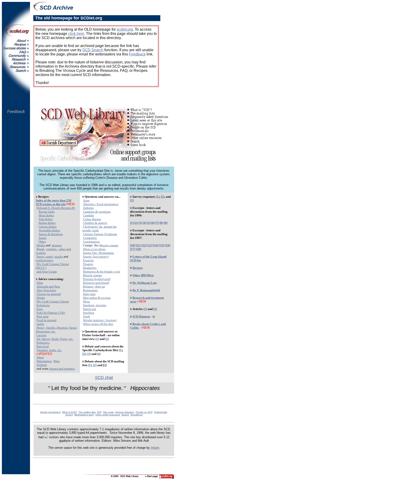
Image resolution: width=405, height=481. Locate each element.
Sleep (86, 301)
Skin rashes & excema (97, 297)
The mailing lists (87, 412)
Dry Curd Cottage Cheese (53, 301)
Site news (108, 412)
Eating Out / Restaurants (98, 253)
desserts (57, 245)
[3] (89, 354)
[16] (167, 245)
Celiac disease (92, 219)
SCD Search (92, 50)
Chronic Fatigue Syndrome (100, 234)
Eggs (40, 309)
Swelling (88, 312)
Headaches (90, 268)
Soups (42, 238)
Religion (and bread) (96, 282)
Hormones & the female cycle (101, 271)
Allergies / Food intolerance (100, 204)
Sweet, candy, (45, 256)
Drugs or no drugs (94, 249)
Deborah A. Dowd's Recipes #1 (56, 208)
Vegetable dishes (49, 230)
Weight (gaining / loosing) (99, 320)
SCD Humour (141, 316)
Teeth (86, 316)
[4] (99, 354)
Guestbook (136, 414)
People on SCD (144, 412)
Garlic (40, 324)
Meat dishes (46, 215)
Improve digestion (124, 412)
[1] (97, 339)
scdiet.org (125, 29)
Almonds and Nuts (48, 286)
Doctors (137, 268)
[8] (161, 223)
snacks (58, 256)
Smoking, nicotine (94, 305)
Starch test (89, 309)
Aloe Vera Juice (46, 290)
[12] (144, 245)
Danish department (50, 412)
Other (42, 241)
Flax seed (43, 316)
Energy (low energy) (96, 256)
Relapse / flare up (94, 286)
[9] (165, 223)
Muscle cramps (108, 245)
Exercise (88, 260)
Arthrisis (88, 208)
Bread (40, 249)
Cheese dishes (47, 226)
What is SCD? (69, 412)
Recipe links (47, 211)
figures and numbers (62, 368)
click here (76, 34)
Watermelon (44, 361)
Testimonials (160, 412)
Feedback (137, 54)
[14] (155, 245)
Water (40, 357)
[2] (107, 339)
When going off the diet (98, 324)
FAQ (99, 412)
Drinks (41, 245)
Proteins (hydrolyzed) (96, 279)
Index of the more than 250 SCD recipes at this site (53, 202)
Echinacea (43, 305)
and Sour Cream (47, 271)
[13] (150, 245)
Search (125, 414)
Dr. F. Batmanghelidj (146, 290)
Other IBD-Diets (143, 275)
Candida (88, 215)
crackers (51, 249)
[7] (157, 223)
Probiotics (43, 342)
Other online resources (107, 414)
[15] (161, 245)
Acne (86, 200)
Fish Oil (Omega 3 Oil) (51, 312)
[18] (138, 249)
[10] (132, 245)
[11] (138, 245)
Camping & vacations (97, 211)
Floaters (88, 264)
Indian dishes (47, 223)
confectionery (44, 260)
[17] (132, 249)
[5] (148, 223)
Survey (69, 414)
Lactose (41, 335)
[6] (153, 223)
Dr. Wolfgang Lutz (144, 282)
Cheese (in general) (49, 294)
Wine (40, 282)
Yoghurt (42, 365)
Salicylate (89, 294)
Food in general (46, 320)
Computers (90, 238)
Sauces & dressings (51, 234)
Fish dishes (46, 219)
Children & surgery (95, 223)
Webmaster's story (84, 414)
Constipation (91, 241)
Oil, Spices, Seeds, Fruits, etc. (55, 339)
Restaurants (90, 290)
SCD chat (104, 377)
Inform (155, 447)
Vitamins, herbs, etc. (49, 350)
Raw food (43, 346)
